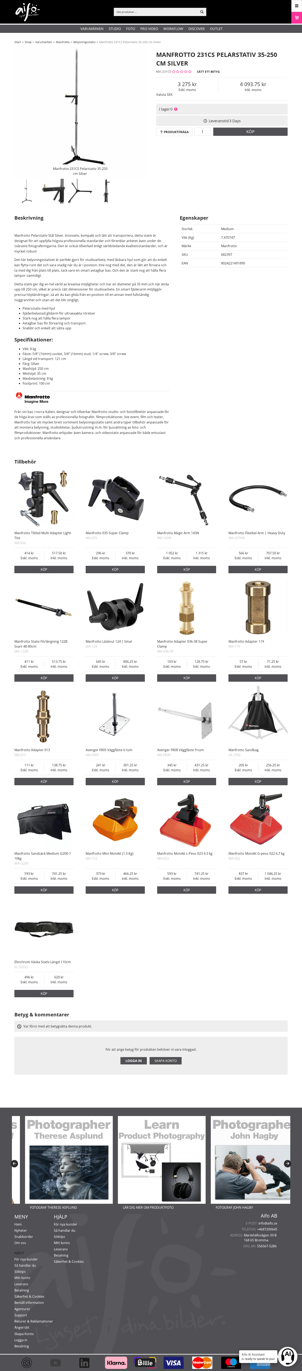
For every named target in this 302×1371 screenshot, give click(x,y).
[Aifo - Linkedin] (86, 1363)
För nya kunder (26, 1259)
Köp (250, 131)
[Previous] (14, 1163)
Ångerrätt (21, 1327)
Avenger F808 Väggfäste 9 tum (180, 750)
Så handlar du (25, 1265)
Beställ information (29, 1302)
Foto (130, 28)
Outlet (216, 28)
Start (17, 42)
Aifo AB (269, 1215)
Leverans (21, 1284)
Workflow (173, 28)
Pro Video (149, 28)
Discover (196, 28)
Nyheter (20, 1230)
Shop (28, 42)
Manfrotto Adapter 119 (246, 641)
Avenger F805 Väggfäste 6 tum (109, 750)
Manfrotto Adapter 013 (32, 750)
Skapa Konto (24, 1334)
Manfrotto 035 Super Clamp (107, 533)
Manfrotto (63, 42)
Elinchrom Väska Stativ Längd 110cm (42, 962)
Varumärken (92, 28)
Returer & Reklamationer (33, 1321)
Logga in (134, 1061)
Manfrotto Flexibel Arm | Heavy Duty (256, 533)
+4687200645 (267, 1229)
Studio (115, 28)
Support (20, 1315)
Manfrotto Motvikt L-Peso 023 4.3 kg (184, 853)
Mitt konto (22, 1277)
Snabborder (23, 1236)
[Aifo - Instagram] (28, 1363)
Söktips (20, 1271)
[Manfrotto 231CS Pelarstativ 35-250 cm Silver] (80, 112)
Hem (18, 1224)
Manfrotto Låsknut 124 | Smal (109, 641)
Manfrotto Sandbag (243, 750)
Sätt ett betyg (208, 72)
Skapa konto (165, 1061)
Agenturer (22, 1309)
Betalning (21, 1290)
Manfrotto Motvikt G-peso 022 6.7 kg (256, 853)
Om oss (20, 1243)
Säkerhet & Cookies (29, 1296)
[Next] (287, 1163)
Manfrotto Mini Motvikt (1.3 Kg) (109, 853)
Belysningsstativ (84, 42)
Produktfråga (176, 132)
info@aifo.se (267, 1223)
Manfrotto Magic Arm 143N (178, 533)
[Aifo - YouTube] (57, 1363)
